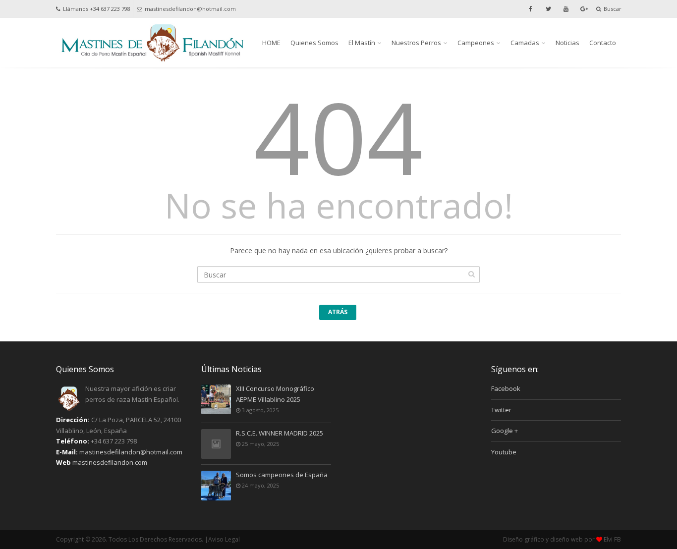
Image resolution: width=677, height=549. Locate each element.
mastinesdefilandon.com (109, 462)
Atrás (337, 312)
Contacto (602, 42)
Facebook (505, 388)
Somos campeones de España (282, 474)
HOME (271, 42)
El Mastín (361, 42)
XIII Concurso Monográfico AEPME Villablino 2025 (275, 393)
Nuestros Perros (416, 42)
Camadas (524, 42)
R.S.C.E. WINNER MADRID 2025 (279, 433)
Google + (504, 430)
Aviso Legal (224, 539)
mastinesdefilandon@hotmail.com (190, 8)
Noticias (567, 42)
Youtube (503, 451)
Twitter (501, 409)
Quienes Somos (314, 42)
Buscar (612, 8)
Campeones (475, 42)
